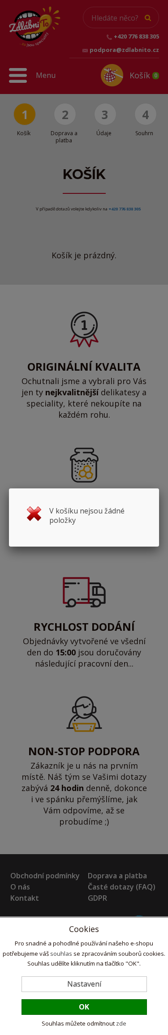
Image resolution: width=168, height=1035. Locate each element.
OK (84, 1007)
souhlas (61, 953)
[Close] (159, 488)
